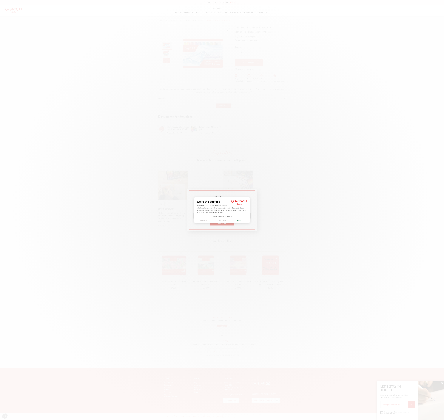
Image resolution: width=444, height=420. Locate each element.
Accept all (240, 220)
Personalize (222, 220)
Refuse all (203, 220)
